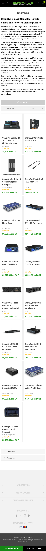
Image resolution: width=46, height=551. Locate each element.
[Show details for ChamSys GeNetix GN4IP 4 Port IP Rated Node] (34, 289)
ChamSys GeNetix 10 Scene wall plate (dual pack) (11, 182)
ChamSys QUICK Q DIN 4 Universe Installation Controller (33, 348)
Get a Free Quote (11, 548)
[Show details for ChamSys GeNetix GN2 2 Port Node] (11, 248)
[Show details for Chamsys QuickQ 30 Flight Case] (11, 206)
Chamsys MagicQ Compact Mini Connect (10, 429)
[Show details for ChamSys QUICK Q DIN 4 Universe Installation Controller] (34, 330)
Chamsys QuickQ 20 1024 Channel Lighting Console (11, 140)
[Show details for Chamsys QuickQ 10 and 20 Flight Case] (34, 371)
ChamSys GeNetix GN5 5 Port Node (33, 262)
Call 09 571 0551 (34, 548)
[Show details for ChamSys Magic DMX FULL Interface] (34, 165)
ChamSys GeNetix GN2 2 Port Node (10, 262)
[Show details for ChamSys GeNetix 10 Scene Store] (34, 124)
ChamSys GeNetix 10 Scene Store (34, 139)
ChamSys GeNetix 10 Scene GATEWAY (11, 386)
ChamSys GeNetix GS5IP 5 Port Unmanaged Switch (10, 305)
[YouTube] (21, 515)
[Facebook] (17, 515)
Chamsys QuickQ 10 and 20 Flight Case (33, 386)
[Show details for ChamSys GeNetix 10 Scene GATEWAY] (11, 371)
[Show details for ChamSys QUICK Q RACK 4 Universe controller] (11, 330)
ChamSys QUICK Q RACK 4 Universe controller (10, 347)
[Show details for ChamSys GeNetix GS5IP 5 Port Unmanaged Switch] (11, 289)
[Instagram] (25, 515)
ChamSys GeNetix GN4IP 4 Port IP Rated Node (33, 305)
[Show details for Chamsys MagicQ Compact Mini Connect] (11, 413)
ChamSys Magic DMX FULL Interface (34, 180)
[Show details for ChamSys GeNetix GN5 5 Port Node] (34, 248)
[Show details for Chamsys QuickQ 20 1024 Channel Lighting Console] (11, 124)
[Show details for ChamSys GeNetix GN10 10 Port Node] (34, 206)
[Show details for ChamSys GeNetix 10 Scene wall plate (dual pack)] (11, 165)
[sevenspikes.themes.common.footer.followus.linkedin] (29, 515)
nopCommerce (27, 537)
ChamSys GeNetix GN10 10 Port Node (33, 221)
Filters (23, 102)
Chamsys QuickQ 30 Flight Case (11, 221)
